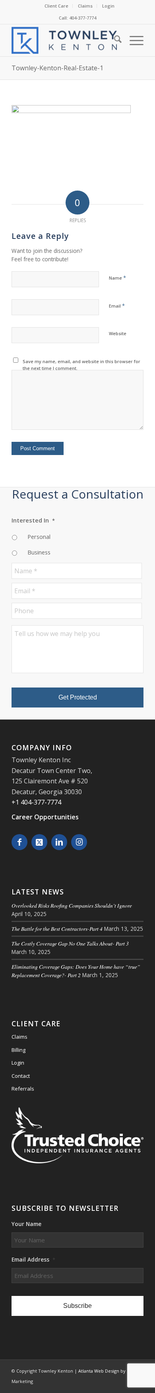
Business (38, 552)
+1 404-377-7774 (36, 802)
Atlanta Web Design (98, 1371)
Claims (85, 6)
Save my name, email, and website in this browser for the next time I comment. (81, 364)
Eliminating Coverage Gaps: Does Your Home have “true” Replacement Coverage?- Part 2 (76, 970)
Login (108, 6)
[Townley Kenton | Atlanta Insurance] (64, 40)
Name (117, 277)
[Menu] (132, 40)
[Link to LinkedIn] (59, 842)
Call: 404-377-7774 (77, 18)
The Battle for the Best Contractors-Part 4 (57, 928)
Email (117, 305)
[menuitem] (57, 6)
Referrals (23, 1088)
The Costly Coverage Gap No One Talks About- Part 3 (70, 943)
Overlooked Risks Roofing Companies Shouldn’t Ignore (72, 905)
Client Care (56, 6)
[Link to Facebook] (19, 842)
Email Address (33, 1259)
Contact (21, 1075)
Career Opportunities (45, 817)
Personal (38, 537)
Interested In (33, 520)
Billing (18, 1049)
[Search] (114, 40)
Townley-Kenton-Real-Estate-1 (57, 68)
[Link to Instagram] (79, 842)
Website (117, 333)
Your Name (26, 1224)
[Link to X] (39, 842)
